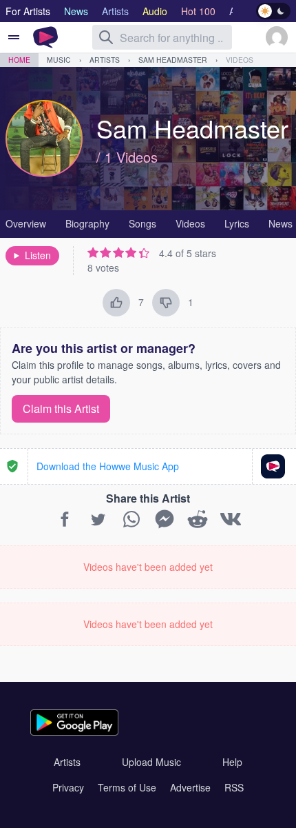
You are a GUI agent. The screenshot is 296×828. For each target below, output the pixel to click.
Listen (38, 255)
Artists (104, 59)
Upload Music (151, 762)
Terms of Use (127, 787)
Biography (87, 223)
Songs (142, 223)
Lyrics (236, 223)
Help (232, 762)
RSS (234, 787)
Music (59, 59)
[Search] (106, 37)
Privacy (68, 787)
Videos (239, 59)
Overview (26, 223)
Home (19, 59)
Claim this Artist (61, 408)
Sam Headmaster (172, 59)
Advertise (190, 787)
